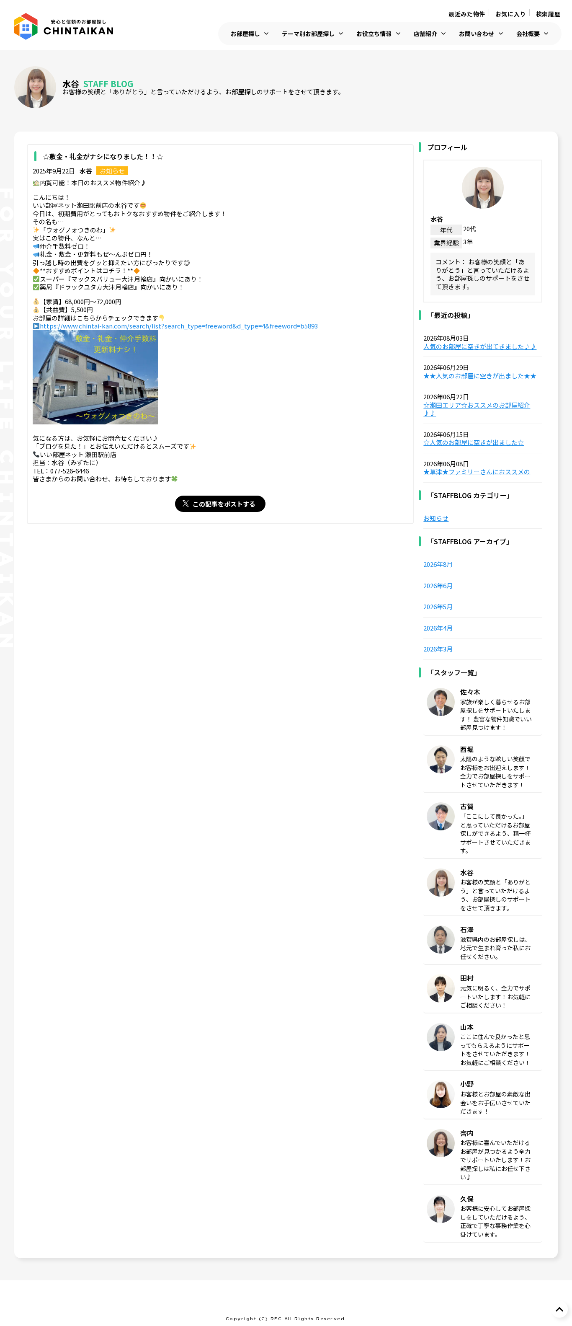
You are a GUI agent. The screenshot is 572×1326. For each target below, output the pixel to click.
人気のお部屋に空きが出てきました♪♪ (479, 346)
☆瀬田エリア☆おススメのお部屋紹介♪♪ (476, 409)
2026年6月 (438, 586)
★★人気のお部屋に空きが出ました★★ (479, 376)
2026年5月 (438, 606)
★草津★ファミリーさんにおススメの (476, 472)
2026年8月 (438, 564)
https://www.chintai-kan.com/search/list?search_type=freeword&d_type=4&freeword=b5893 (179, 326)
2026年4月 (438, 628)
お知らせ (112, 170)
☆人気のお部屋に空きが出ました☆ (473, 442)
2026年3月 (438, 649)
